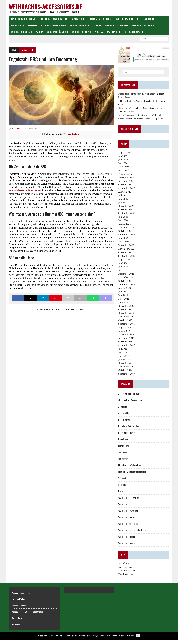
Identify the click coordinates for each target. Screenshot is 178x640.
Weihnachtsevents (126, 517)
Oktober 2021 (125, 280)
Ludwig (17, 129)
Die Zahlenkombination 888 (25, 190)
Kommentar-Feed (127, 570)
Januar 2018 (124, 359)
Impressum (16, 624)
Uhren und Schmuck (20, 599)
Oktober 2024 (125, 209)
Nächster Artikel (74, 309)
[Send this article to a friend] (68, 298)
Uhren (120, 491)
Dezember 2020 (126, 305)
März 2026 (123, 170)
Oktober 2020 (125, 309)
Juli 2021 (122, 291)
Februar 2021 (125, 302)
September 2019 (126, 323)
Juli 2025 (122, 195)
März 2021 (123, 298)
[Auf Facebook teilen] (18, 298)
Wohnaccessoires (19, 605)
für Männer (123, 458)
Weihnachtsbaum (125, 504)
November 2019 (126, 316)
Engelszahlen (17, 25)
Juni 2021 (123, 295)
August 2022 (124, 259)
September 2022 (126, 255)
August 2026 (124, 152)
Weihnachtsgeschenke (21, 32)
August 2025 (124, 191)
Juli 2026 (122, 156)
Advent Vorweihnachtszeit (24, 19)
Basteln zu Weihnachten (127, 19)
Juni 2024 (123, 216)
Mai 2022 (123, 270)
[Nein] (174, 635)
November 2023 (126, 227)
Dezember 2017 (126, 362)
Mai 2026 (123, 163)
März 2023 (123, 241)
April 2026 (123, 166)
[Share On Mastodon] (105, 298)
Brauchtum (148, 19)
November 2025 (126, 181)
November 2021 (126, 277)
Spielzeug (122, 484)
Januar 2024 (124, 223)
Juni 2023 (123, 238)
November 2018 (126, 338)
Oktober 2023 (125, 230)
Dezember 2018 (126, 334)
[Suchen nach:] (143, 72)
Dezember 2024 (126, 205)
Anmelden (123, 563)
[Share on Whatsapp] (93, 298)
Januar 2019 (124, 330)
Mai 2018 (123, 352)
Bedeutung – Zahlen (127, 432)
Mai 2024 (123, 220)
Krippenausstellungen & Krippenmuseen (47, 25)
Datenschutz (17, 618)
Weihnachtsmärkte (134, 32)
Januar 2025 (124, 202)
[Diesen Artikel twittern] (30, 298)
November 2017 (126, 366)
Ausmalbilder (78, 19)
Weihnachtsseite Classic (22, 592)
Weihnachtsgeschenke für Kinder (52, 32)
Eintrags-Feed (125, 566)
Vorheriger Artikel (50, 309)
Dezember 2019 (126, 313)
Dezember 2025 (126, 177)
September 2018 (126, 345)
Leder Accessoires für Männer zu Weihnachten (141, 115)
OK (138, 635)
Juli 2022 (122, 263)
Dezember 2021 (126, 273)
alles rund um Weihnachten (54, 19)
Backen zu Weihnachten (100, 19)
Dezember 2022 (126, 245)
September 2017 (126, 373)
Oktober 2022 (125, 252)
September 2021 (126, 284)
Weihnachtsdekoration (143, 25)
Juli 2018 (122, 348)
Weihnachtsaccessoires (116, 25)
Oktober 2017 (125, 370)
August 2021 (124, 288)
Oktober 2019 (125, 320)
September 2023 (126, 234)
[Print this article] (80, 298)
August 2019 (124, 327)
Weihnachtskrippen (81, 32)
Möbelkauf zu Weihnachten (108, 32)
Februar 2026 (125, 173)
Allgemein (122, 406)
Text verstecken (71, 134)
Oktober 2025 (125, 184)
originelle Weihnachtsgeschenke (85, 25)
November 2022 (126, 248)
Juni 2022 (123, 266)
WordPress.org (125, 574)
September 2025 (126, 188)
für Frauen (122, 452)
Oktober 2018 (125, 341)
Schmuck (122, 478)
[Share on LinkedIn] (43, 298)
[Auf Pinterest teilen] (55, 298)
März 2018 (123, 355)
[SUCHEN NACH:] (154, 38)
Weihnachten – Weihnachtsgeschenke (27, 611)
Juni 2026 (123, 159)
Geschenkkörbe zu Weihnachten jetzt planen (140, 118)
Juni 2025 (123, 198)
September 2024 (126, 213)
